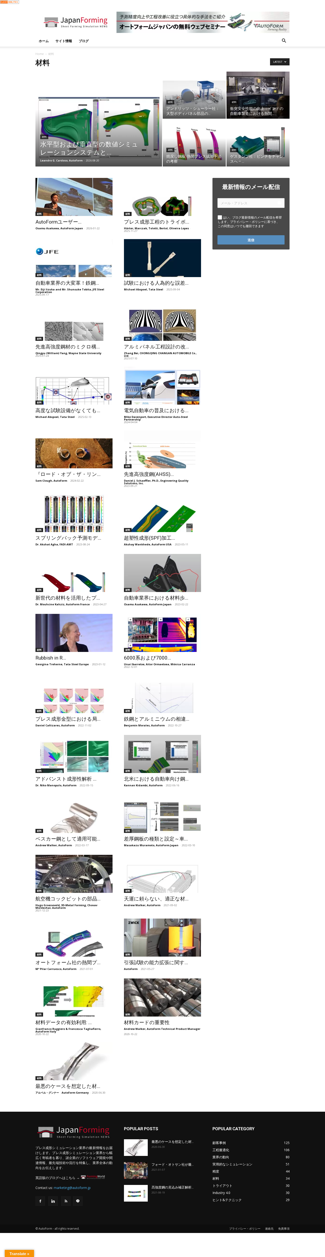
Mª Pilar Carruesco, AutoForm (55, 969)
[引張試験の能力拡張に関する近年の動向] (162, 938)
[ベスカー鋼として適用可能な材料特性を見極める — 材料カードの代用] (74, 814)
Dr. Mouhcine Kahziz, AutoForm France (62, 604)
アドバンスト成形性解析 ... (66, 779)
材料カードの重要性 (147, 1022)
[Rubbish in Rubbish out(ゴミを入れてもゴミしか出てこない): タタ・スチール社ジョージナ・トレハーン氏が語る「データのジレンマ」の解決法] (74, 633)
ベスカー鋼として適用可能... (67, 839)
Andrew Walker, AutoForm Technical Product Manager (162, 1029)
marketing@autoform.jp (72, 1187)
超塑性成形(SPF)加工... (149, 538)
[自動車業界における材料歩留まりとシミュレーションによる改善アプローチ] (162, 573)
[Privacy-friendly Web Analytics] (9, 2)
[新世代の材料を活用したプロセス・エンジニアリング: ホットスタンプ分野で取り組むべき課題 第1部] (74, 573)
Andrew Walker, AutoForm (53, 845)
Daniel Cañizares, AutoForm (55, 725)
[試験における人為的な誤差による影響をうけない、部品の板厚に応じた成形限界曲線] (162, 258)
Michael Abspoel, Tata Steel (143, 289)
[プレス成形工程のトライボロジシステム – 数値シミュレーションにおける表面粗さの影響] (162, 197)
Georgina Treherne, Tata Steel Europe (62, 664)
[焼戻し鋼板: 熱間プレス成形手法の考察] (194, 142)
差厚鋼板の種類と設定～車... (156, 839)
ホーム (44, 41)
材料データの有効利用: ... (63, 1022)
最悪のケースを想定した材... (67, 1086)
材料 (44, 137)
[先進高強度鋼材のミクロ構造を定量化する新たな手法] (74, 322)
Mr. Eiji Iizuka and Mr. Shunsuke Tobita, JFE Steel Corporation (69, 291)
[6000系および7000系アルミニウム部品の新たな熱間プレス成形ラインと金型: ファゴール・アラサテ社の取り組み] (162, 633)
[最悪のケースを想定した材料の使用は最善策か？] (74, 1061)
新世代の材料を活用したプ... (67, 598)
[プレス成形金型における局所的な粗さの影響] (74, 694)
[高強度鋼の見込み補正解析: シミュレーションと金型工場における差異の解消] (136, 1193)
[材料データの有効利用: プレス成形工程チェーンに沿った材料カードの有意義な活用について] (74, 997)
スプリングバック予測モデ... (68, 538)
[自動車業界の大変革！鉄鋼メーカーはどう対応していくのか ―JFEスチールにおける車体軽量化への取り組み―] (74, 258)
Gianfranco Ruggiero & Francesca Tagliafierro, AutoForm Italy (68, 1030)
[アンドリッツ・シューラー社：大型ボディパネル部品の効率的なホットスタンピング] (194, 95)
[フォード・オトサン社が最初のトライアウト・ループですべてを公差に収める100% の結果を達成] (136, 1170)
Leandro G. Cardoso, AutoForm (61, 160)
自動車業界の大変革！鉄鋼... (67, 283)
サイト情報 (63, 41)
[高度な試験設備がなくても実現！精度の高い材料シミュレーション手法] (74, 386)
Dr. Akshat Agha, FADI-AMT (54, 544)
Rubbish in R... (50, 658)
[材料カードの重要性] (162, 997)
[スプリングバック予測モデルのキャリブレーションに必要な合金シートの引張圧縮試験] (74, 513)
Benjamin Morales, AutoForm (144, 725)
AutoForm (131, 969)
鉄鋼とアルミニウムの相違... (156, 719)
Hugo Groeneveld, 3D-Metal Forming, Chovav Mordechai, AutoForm (66, 906)
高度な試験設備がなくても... (67, 410)
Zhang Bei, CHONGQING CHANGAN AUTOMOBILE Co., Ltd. (160, 354)
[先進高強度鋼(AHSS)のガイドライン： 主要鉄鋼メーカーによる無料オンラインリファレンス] (162, 449)
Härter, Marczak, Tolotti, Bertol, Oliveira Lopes (156, 228)
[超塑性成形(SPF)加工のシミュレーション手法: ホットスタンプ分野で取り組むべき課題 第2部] (162, 513)
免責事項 (284, 1229)
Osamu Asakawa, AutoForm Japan (59, 228)
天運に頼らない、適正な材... (156, 899)
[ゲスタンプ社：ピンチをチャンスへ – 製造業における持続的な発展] (258, 142)
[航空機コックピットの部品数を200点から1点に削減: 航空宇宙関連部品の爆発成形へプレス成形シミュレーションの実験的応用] (74, 874)
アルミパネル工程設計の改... (156, 347)
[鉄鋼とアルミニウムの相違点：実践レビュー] (162, 694)
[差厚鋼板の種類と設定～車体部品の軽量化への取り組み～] (162, 814)
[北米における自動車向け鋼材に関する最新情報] (162, 754)
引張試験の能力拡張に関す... (156, 962)
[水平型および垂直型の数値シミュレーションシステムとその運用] (98, 126)
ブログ (84, 41)
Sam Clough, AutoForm (51, 480)
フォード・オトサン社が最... (173, 1164)
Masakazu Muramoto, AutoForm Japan (151, 845)
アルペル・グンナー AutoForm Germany (62, 1092)
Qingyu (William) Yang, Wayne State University (68, 353)
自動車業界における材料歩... (156, 598)
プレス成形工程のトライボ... (156, 222)
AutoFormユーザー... (58, 222)
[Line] (78, 1201)
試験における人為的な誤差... (156, 283)
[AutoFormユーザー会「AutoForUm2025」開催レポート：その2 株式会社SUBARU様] (74, 197)
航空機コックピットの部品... (68, 899)
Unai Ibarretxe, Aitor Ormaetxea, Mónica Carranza (159, 664)
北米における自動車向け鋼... (156, 779)
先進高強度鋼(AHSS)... (149, 474)
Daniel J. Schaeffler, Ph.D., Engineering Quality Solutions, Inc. (156, 482)
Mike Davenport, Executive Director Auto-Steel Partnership (156, 418)
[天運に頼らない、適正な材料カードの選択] (162, 874)
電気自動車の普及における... (156, 410)
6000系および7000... (147, 658)
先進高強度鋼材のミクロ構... (67, 347)
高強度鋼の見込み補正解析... (173, 1187)
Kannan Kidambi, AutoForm (143, 785)
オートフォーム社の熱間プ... (68, 962)
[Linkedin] (53, 1201)
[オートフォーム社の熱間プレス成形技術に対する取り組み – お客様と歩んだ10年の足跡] (74, 938)
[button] (284, 41)
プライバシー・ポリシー (245, 1229)
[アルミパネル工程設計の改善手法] (162, 322)
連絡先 (269, 1229)
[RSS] (66, 1201)
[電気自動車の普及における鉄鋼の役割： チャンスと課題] (162, 386)
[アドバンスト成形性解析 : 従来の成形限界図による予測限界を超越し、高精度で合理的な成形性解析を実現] (74, 754)
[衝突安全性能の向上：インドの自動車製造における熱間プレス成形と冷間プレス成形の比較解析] (258, 95)
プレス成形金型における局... (68, 719)
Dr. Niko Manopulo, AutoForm (55, 785)
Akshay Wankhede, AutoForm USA (148, 544)
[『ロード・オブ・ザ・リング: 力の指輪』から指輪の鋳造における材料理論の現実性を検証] (74, 449)
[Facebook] (40, 1201)
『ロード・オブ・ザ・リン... (68, 474)
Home (39, 54)
